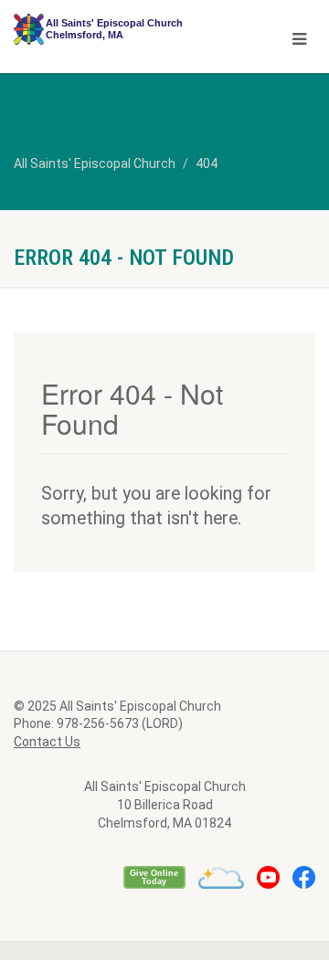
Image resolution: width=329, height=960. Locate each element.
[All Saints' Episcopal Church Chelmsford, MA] (110, 29)
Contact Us (47, 741)
